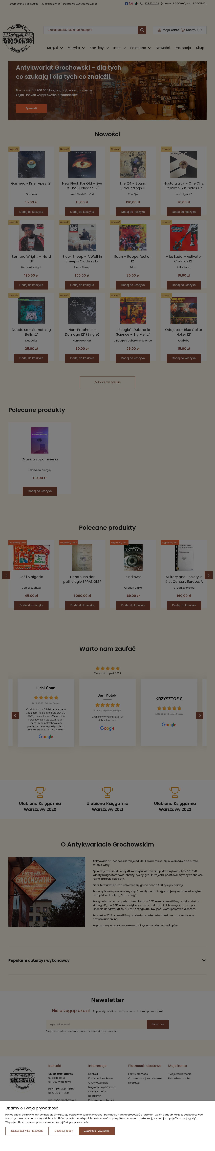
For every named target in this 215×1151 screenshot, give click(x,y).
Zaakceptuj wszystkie (97, 1130)
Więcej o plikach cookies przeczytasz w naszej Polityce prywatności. (47, 1122)
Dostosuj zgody (63, 1130)
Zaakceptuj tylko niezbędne (27, 1130)
